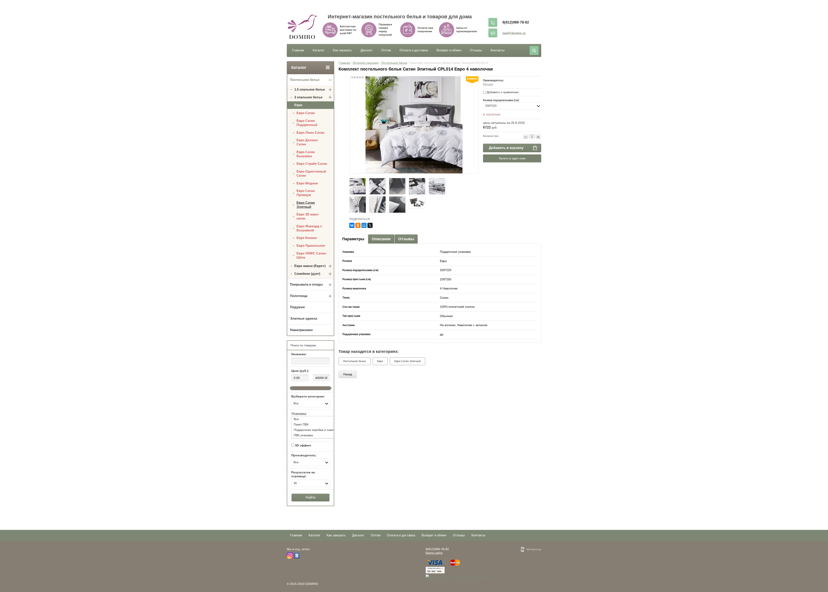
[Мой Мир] (364, 225)
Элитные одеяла (303, 318)
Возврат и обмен (448, 50)
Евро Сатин (305, 113)
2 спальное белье (308, 97)
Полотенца (298, 296)
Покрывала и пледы (306, 284)
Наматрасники (301, 330)
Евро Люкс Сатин (310, 132)
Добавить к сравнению (502, 92)
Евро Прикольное (310, 245)
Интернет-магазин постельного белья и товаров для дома (400, 16)
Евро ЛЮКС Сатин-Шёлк (311, 255)
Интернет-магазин (366, 62)
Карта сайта (434, 552)
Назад (347, 374)
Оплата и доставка (414, 50)
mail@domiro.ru (514, 33)
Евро (380, 361)
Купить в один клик (512, 158)
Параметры (353, 239)
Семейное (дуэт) (307, 273)
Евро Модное (307, 183)
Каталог (318, 50)
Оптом (386, 50)
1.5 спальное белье (309, 89)
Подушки (297, 307)
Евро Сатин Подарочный (306, 123)
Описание (381, 239)
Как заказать (342, 50)
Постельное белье (394, 62)
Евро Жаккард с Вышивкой (309, 228)
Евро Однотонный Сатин (311, 173)
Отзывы (476, 50)
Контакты (498, 50)
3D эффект (302, 445)
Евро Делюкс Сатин (307, 142)
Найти (310, 497)
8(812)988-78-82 (515, 22)
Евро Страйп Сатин (311, 163)
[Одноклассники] (358, 225)
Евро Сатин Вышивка (305, 154)
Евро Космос (306, 238)
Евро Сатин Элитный (407, 361)
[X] (370, 225)
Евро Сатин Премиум (305, 193)
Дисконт (367, 50)
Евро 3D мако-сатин (307, 216)
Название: (299, 354)
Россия (488, 84)
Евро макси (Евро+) (310, 266)
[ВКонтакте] (351, 225)
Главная (298, 50)
